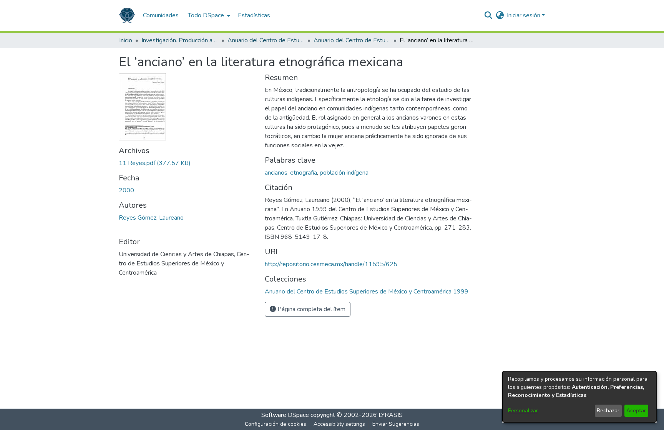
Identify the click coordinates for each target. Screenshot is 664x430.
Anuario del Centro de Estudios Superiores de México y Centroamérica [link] (265, 40)
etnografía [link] (303, 172)
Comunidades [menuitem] (161, 15)
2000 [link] (126, 190)
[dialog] (579, 396)
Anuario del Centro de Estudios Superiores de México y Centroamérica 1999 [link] (352, 40)
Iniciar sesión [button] (524, 15)
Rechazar (608, 410)
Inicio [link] (125, 40)
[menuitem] (208, 15)
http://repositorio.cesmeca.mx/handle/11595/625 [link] (331, 264)
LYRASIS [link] (390, 415)
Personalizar (523, 410)
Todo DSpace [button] (206, 15)
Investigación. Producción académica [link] (179, 40)
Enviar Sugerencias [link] (395, 424)
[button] (127, 15)
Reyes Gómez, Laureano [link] (151, 217)
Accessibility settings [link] (339, 424)
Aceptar (636, 410)
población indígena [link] (344, 172)
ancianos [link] (276, 172)
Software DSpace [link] (285, 415)
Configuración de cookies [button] (275, 424)
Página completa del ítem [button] (310, 309)
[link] (155, 163)
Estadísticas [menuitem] (254, 15)
